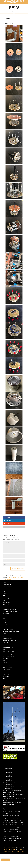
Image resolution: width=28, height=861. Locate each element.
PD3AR (4, 620)
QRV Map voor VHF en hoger (9, 640)
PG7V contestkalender (8, 629)
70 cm (11, 811)
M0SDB (16, 822)
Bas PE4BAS (6, 786)
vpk (14, 840)
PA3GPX (11, 827)
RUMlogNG (5, 642)
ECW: (13, 849)
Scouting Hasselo (15, 836)
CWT (11, 815)
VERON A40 (18, 838)
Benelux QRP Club (7, 584)
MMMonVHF (6, 604)
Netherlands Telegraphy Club (9, 609)
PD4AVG (5, 829)
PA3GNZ (5, 616)
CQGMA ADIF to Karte (8, 589)
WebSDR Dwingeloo (7, 665)
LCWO (10, 822)
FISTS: (7, 849)
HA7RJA (4, 600)
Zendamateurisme (7, 843)
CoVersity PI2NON (7, 586)
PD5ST (12, 829)
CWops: (7, 847)
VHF (4, 840)
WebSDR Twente (7, 669)
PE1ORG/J (12, 831)
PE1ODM (17, 829)
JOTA (19, 820)
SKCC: (20, 849)
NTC (21, 822)
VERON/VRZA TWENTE (8, 656)
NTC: (14, 847)
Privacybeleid (6, 676)
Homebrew (6, 820)
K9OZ (5, 822)
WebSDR (5, 662)
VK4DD (10, 840)
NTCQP (5, 824)
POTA (11, 833)
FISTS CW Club (6, 595)
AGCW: (20, 847)
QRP (16, 833)
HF (17, 818)
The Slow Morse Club (8, 647)
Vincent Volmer (6, 767)
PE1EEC (5, 622)
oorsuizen (20, 824)
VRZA (4, 660)
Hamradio (12, 818)
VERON (4, 649)
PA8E (4, 618)
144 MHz (17, 811)
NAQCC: (15, 851)
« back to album (6, 22)
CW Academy (17, 813)
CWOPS (4, 591)
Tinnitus (5, 838)
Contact (4, 678)
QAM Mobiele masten (8, 636)
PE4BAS (5, 627)
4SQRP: (7, 851)
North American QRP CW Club (10, 611)
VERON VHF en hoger (8, 654)
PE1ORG (5, 624)
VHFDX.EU (5, 658)
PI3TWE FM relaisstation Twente (11, 631)
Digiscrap (5, 593)
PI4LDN (5, 833)
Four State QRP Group (8, 598)
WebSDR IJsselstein (7, 667)
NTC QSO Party (13, 824)
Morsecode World (7, 607)
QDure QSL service (7, 638)
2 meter (5, 811)
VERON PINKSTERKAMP (8, 651)
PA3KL (17, 827)
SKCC (4, 645)
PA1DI (5, 827)
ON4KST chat (6, 613)
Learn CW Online (6, 602)
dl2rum (16, 815)
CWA (11, 813)
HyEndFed (13, 820)
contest (5, 813)
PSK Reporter (6, 633)
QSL (20, 833)
